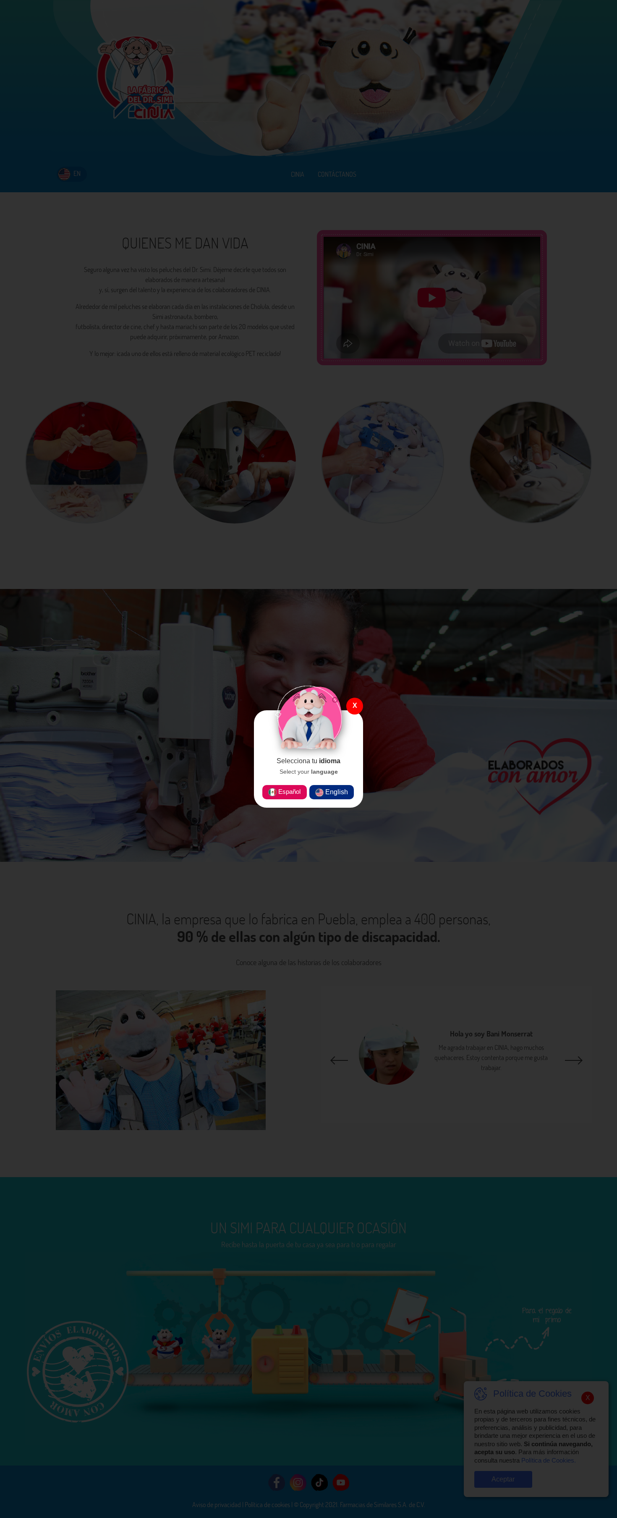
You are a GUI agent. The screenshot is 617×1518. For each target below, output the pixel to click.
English (336, 792)
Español (289, 791)
